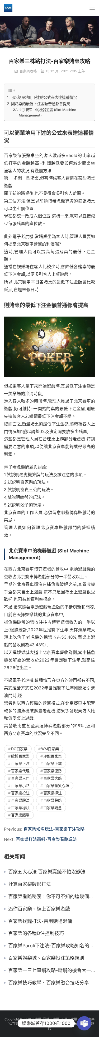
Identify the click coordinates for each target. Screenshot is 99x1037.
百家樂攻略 (28, 71)
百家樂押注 (52, 793)
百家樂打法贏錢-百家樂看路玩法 (46, 839)
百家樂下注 (20, 763)
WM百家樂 (50, 748)
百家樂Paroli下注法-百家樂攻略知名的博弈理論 (51, 945)
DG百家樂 (19, 748)
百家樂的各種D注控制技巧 (36, 933)
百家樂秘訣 (20, 807)
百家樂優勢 (52, 771)
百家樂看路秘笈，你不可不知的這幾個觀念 (51, 896)
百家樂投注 (20, 793)
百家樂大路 (52, 778)
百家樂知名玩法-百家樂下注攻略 (53, 829)
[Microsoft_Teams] (84, 1023)
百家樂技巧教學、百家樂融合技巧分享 (48, 982)
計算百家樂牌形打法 (29, 884)
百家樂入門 (20, 778)
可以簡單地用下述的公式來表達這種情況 (43, 97)
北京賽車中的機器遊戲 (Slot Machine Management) (47, 112)
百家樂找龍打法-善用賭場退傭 (40, 921)
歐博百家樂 (20, 756)
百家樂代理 (20, 771)
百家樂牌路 (52, 800)
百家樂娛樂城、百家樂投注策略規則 (46, 958)
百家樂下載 (52, 763)
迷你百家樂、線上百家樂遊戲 (39, 909)
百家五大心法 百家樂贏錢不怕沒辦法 (47, 872)
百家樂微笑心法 (56, 785)
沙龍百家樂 (52, 756)
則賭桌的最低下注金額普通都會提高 (40, 103)
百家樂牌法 (20, 800)
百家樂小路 (20, 785)
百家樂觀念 (52, 807)
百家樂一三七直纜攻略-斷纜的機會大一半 (51, 970)
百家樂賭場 (20, 815)
